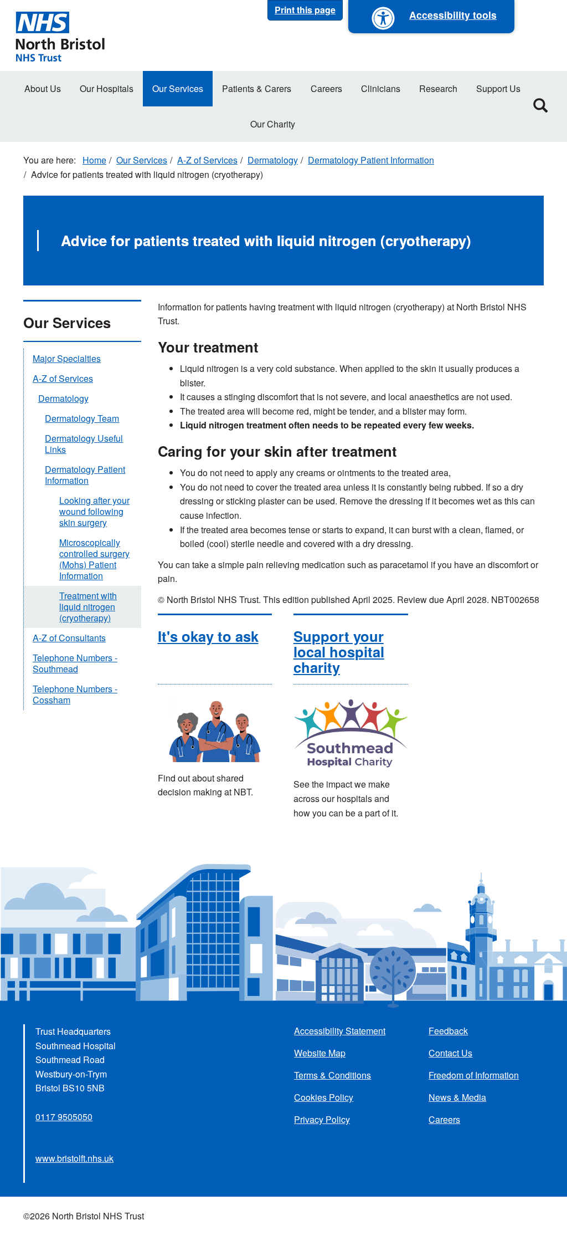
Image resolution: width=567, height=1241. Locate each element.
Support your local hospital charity (338, 651)
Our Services (177, 88)
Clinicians (380, 88)
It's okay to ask (208, 636)
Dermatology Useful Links (84, 444)
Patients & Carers (256, 88)
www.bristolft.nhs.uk (74, 1158)
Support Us (498, 88)
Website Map (320, 1052)
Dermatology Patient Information (371, 160)
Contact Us (450, 1052)
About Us (42, 88)
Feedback (448, 1030)
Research (438, 88)
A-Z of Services (207, 160)
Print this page (305, 9)
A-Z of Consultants (69, 637)
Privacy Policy (322, 1119)
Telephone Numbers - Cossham (75, 694)
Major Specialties (67, 358)
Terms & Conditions (332, 1075)
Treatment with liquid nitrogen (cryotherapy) (88, 606)
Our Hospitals (106, 88)
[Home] (60, 35)
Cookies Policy (323, 1097)
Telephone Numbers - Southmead (75, 663)
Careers (326, 88)
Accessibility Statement (339, 1030)
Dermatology (273, 160)
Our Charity (272, 124)
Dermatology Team (82, 418)
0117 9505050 (63, 1116)
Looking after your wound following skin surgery (94, 511)
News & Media (457, 1097)
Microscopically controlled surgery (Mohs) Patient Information (94, 559)
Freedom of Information (474, 1075)
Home (94, 160)
